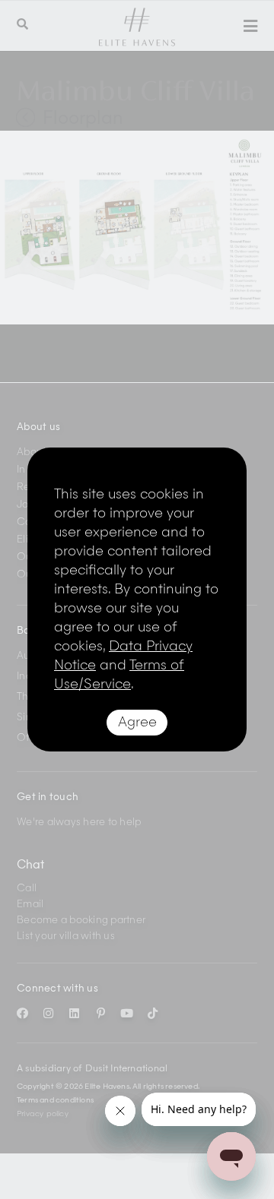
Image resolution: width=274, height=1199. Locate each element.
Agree (137, 722)
